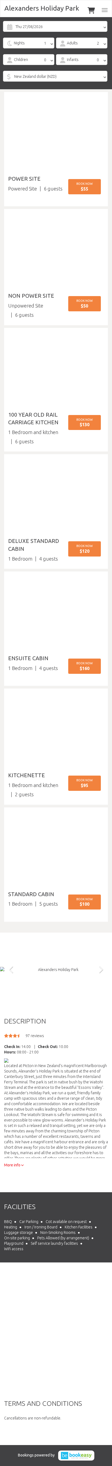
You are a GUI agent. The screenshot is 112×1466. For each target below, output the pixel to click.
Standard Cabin (31, 894)
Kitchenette (26, 775)
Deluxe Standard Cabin (33, 545)
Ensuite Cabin (28, 658)
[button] (84, 186)
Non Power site (31, 296)
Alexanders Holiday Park (41, 8)
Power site (24, 179)
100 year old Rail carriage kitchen (33, 418)
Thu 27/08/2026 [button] (29, 26)
